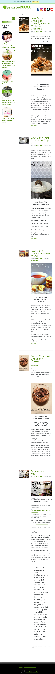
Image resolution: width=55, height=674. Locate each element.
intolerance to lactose (42, 524)
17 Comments (34, 260)
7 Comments (34, 147)
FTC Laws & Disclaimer (30, 667)
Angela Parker (39, 31)
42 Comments (34, 365)
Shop (47, 14)
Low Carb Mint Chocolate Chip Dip (40, 140)
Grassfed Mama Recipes (17, 14)
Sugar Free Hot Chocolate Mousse (40, 359)
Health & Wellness (31, 14)
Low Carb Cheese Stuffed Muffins (40, 254)
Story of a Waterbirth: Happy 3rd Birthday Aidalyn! (8, 45)
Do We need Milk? (38, 473)
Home (7, 14)
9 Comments (34, 478)
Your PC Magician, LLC (32, 672)
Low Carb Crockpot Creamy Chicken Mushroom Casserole (40, 24)
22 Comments (34, 32)
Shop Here (35, 1)
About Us (41, 14)
